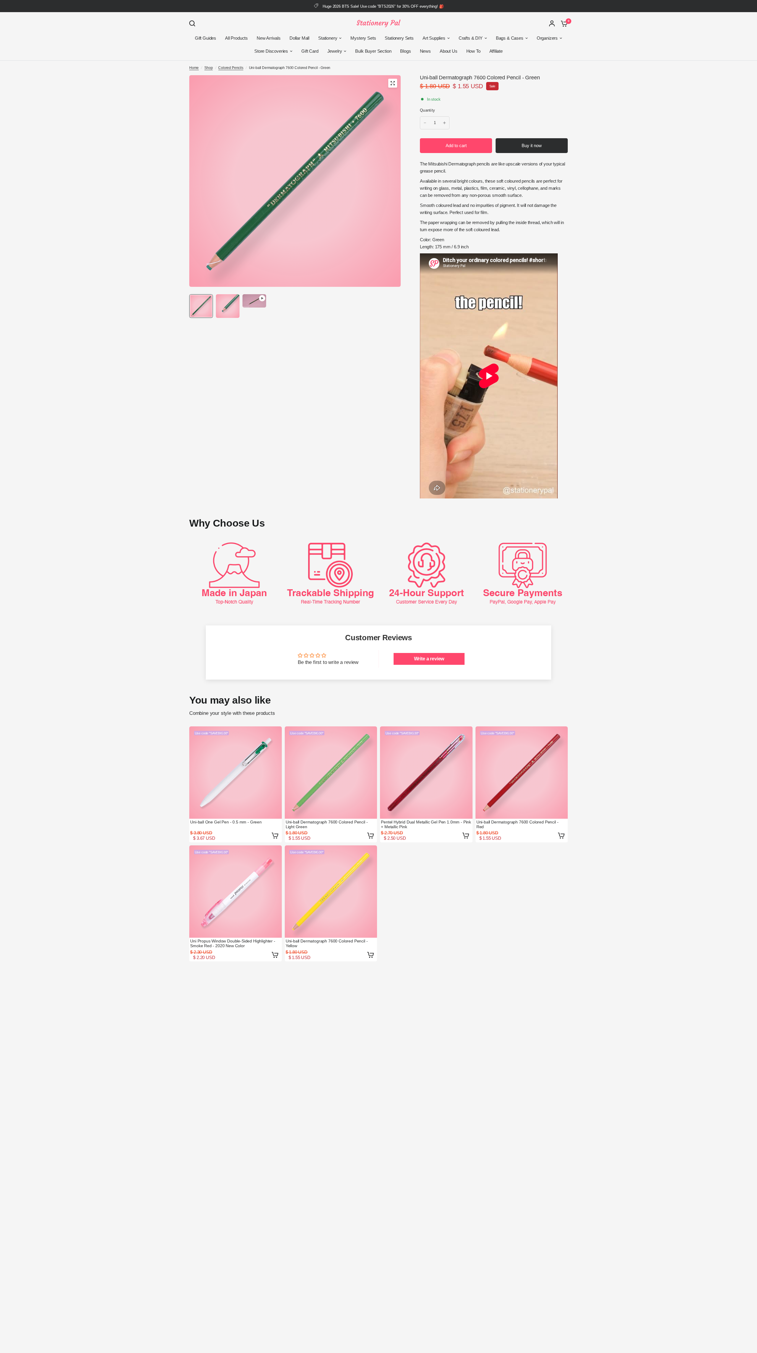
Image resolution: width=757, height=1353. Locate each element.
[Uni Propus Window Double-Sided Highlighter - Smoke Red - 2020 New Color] (235, 891)
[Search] (193, 23)
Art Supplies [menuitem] (434, 38)
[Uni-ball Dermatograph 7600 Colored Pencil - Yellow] (331, 891)
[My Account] (552, 23)
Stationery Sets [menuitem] (399, 38)
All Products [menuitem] (236, 38)
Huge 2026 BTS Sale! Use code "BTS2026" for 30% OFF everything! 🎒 (383, 6)
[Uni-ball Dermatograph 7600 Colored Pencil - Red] (521, 772)
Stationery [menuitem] (327, 38)
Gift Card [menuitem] (309, 51)
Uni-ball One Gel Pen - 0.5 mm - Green (226, 822)
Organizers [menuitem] (547, 38)
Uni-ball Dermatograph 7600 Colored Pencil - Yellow (327, 943)
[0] (563, 23)
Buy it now (532, 145)
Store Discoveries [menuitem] (271, 51)
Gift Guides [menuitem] (205, 38)
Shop (208, 68)
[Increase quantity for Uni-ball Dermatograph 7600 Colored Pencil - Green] (444, 123)
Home (194, 68)
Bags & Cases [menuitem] (509, 38)
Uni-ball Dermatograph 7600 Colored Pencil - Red (517, 824)
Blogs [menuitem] (405, 51)
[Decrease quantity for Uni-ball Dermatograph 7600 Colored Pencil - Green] (425, 123)
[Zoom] (392, 83)
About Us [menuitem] (448, 51)
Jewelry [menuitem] (334, 51)
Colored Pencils (230, 68)
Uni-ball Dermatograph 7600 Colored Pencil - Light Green (327, 824)
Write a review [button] (429, 658)
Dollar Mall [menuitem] (299, 38)
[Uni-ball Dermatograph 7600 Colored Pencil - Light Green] (331, 772)
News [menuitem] (425, 51)
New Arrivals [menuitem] (269, 38)
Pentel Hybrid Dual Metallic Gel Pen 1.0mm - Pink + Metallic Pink (426, 824)
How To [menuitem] (473, 51)
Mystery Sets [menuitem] (363, 38)
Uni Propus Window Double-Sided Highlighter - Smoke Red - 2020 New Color (232, 943)
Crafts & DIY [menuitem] (471, 38)
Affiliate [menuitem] (496, 51)
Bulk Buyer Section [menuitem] (373, 51)
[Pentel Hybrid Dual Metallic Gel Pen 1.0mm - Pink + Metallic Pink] (426, 772)
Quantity (427, 110)
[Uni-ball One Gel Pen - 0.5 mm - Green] (235, 772)
